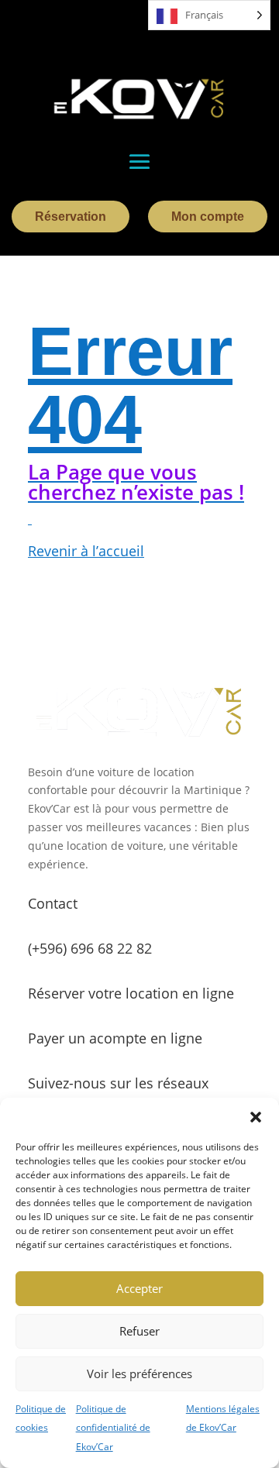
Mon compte (207, 216)
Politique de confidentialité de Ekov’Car (113, 1428)
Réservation (70, 216)
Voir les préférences (139, 1373)
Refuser (139, 1331)
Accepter (139, 1288)
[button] (256, 1117)
